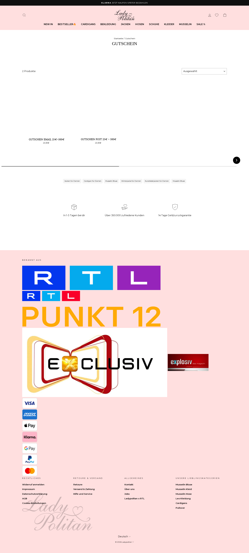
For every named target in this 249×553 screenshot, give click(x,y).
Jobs (127, 494)
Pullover (180, 507)
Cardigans (88, 24)
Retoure (77, 484)
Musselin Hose (184, 494)
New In (48, 24)
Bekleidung (108, 24)
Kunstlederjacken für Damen (157, 181)
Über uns (129, 489)
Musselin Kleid (184, 489)
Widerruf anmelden (33, 484)
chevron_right (236, 160)
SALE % (201, 24)
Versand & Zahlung (84, 489)
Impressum (28, 489)
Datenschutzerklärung (34, 494)
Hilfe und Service (82, 494)
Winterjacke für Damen (131, 181)
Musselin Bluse (111, 181)
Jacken (125, 24)
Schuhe (154, 24)
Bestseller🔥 (67, 24)
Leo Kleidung (183, 498)
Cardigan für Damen (92, 181)
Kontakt (128, 484)
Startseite (118, 38)
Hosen (139, 24)
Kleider (169, 24)
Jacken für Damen (72, 181)
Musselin (185, 24)
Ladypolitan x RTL (134, 498)
